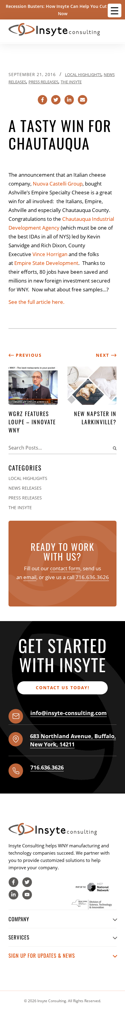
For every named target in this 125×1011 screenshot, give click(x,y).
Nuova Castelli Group (58, 183)
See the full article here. (36, 301)
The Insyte (71, 82)
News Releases (25, 488)
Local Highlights (83, 74)
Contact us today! (63, 687)
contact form (65, 568)
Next (103, 355)
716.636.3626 (92, 577)
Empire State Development (46, 262)
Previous (28, 355)
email (29, 577)
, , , (73, 740)
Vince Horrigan (49, 254)
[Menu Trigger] (114, 10)
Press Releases (43, 82)
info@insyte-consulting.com (68, 713)
